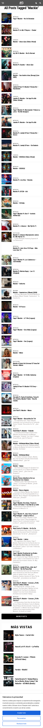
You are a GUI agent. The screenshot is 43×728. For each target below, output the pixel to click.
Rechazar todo (21, 723)
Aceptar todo (21, 713)
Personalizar (21, 718)
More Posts (21, 616)
